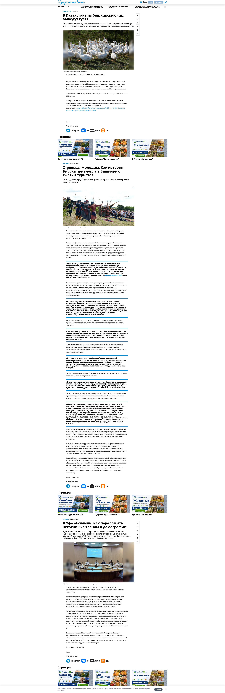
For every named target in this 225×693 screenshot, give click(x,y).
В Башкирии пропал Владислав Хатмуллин (118, 6)
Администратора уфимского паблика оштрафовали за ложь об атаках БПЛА (147, 6)
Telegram (159, 2)
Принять (158, 689)
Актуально (66, 519)
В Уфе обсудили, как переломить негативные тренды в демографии (92, 6)
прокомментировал (113, 275)
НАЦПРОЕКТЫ (63, 6)
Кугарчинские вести (71, 1)
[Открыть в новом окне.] (73, 130)
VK (150, 2)
